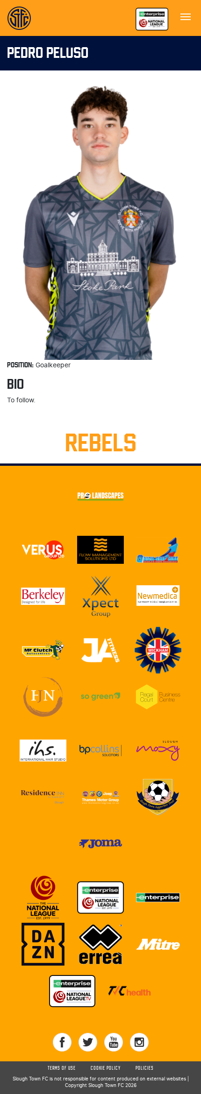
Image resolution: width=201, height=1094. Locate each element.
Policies (145, 1068)
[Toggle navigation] (185, 16)
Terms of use (62, 1068)
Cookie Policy (106, 1068)
